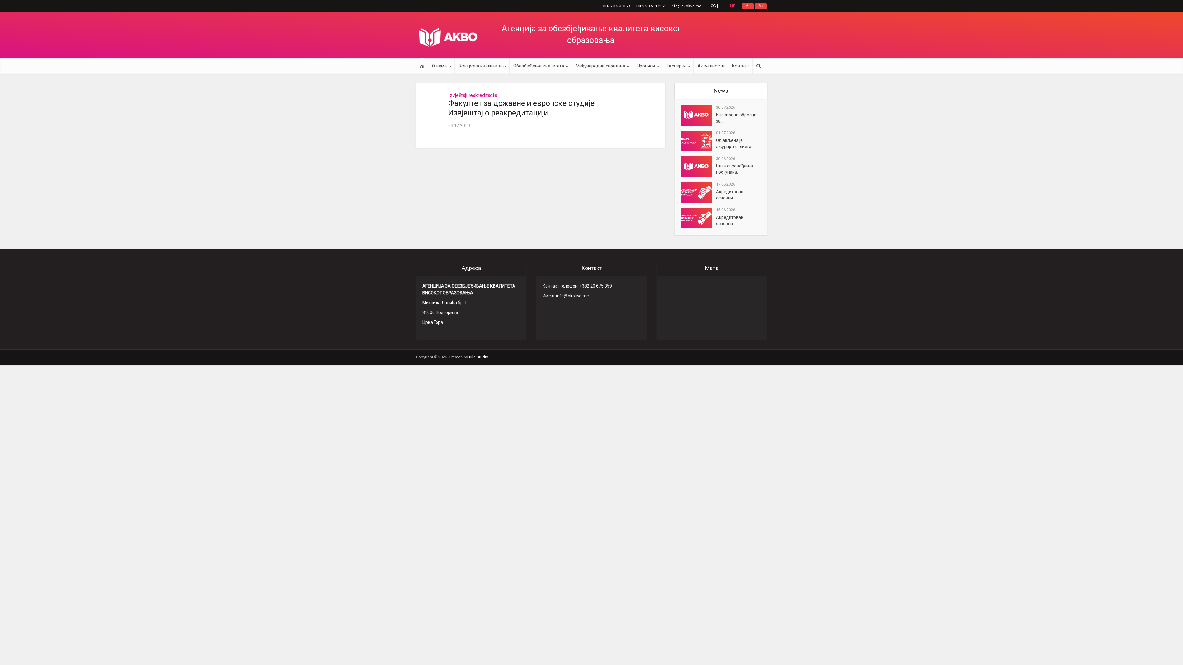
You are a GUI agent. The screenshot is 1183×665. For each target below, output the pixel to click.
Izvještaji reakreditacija (472, 95)
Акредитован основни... (729, 194)
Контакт (740, 66)
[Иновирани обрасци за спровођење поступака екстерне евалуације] (698, 115)
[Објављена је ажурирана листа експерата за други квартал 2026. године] (698, 141)
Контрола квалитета (480, 66)
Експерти (676, 66)
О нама (439, 66)
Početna (422, 66)
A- (748, 6)
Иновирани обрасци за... (736, 117)
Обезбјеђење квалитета (538, 66)
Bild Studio (478, 357)
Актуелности (711, 66)
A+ (761, 6)
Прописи (645, 66)
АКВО (448, 37)
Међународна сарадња (600, 66)
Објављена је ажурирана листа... (735, 143)
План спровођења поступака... (734, 169)
